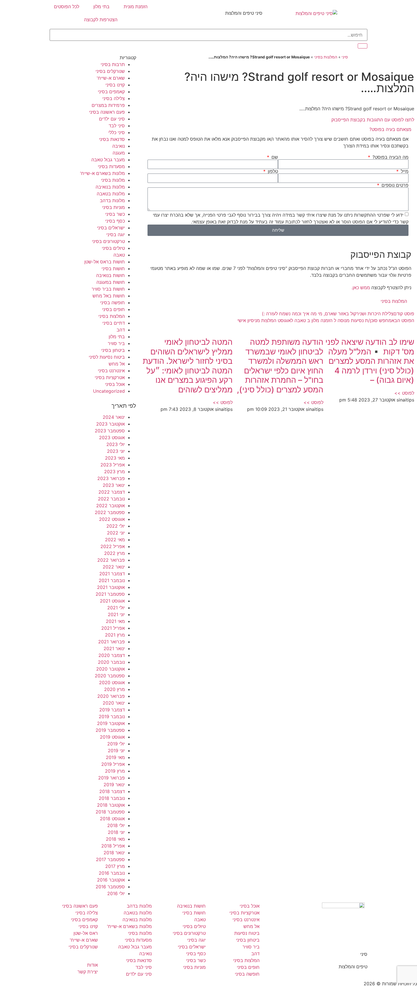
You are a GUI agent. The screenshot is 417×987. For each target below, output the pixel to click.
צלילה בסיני (113, 98)
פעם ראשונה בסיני (107, 112)
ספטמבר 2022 (110, 512)
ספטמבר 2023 (110, 431)
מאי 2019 (115, 757)
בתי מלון (101, 6)
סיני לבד (117, 125)
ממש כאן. (360, 287)
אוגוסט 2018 (112, 818)
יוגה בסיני (115, 234)
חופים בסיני (113, 309)
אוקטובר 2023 (110, 424)
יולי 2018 (116, 825)
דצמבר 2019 (112, 710)
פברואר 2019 (111, 778)
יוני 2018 (116, 832)
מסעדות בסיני (111, 166)
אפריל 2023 (112, 465)
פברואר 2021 (111, 641)
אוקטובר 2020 (110, 669)
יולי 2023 (115, 444)
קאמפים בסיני (111, 91)
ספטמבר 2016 (110, 886)
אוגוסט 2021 (112, 601)
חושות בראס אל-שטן (104, 262)
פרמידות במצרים (108, 105)
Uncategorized (109, 391)
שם (274, 157)
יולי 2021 (116, 607)
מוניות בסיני (113, 207)
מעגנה (119, 153)
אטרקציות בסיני (110, 377)
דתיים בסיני (113, 323)
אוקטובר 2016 (111, 880)
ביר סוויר (116, 343)
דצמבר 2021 (112, 573)
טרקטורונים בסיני (108, 241)
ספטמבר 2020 (110, 676)
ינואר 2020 (114, 703)
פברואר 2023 (111, 478)
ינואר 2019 (114, 784)
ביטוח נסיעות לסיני (107, 357)
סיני (345, 57)
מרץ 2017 (115, 866)
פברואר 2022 (111, 560)
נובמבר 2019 (112, 716)
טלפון (272, 171)
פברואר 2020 (111, 696)
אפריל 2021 (113, 628)
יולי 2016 (116, 893)
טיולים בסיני (113, 248)
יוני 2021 (116, 614)
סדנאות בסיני (112, 139)
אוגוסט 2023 (112, 437)
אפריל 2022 (112, 546)
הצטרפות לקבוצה (100, 19)
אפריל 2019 (113, 764)
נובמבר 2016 (112, 873)
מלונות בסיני (113, 180)
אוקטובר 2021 (111, 587)
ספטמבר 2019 (110, 730)
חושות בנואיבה (110, 275)
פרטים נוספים (394, 185)
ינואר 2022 (114, 567)
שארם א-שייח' (111, 78)
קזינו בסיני (115, 85)
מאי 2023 (115, 458)
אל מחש (117, 364)
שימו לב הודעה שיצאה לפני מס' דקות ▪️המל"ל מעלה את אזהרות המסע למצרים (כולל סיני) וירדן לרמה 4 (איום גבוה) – (369, 361)
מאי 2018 (115, 839)
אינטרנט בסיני (111, 370)
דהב (121, 330)
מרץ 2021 (115, 635)
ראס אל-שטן (85, 933)
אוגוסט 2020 (112, 682)
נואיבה (118, 146)
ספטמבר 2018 (110, 812)
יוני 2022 (116, 533)
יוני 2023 (116, 451)
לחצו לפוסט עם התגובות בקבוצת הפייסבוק (372, 119)
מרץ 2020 (114, 689)
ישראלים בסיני (111, 228)
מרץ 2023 (114, 471)
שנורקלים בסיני (110, 71)
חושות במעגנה (110, 282)
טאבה (119, 255)
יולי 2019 (116, 744)
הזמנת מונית (136, 6)
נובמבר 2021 (112, 580)
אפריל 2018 (113, 846)
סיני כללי (116, 132)
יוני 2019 (116, 750)
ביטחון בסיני (113, 350)
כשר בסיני (115, 214)
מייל (403, 171)
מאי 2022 (115, 539)
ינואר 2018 (114, 852)
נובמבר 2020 (111, 662)
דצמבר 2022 (111, 492)
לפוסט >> (404, 393)
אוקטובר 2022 (110, 505)
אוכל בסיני (115, 384)
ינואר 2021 (114, 648)
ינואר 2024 (114, 417)
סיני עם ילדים (112, 119)
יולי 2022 (115, 526)
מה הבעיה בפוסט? (389, 157)
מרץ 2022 (114, 553)
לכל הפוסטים (66, 6)
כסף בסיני (115, 221)
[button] (278, 129)
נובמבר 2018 (112, 798)
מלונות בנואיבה (110, 187)
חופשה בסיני (112, 302)
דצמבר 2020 (111, 655)
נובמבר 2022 (111, 499)
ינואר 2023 (114, 485)
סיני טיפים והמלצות (243, 13)
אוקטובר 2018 (111, 805)
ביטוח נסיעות (247, 933)
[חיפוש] (362, 45)
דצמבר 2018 (112, 791)
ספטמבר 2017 (110, 859)
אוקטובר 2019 (111, 723)
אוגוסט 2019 (112, 737)
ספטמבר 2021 (110, 594)
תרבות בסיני (113, 64)
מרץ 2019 (115, 771)
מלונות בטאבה (111, 193)
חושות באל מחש (108, 296)
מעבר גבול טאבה (108, 159)
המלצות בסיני (325, 57)
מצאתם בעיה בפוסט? (390, 129)
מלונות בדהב (112, 200)
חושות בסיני (113, 268)
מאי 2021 (115, 621)
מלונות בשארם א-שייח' (102, 173)
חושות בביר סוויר (108, 289)
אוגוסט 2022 (112, 519)
